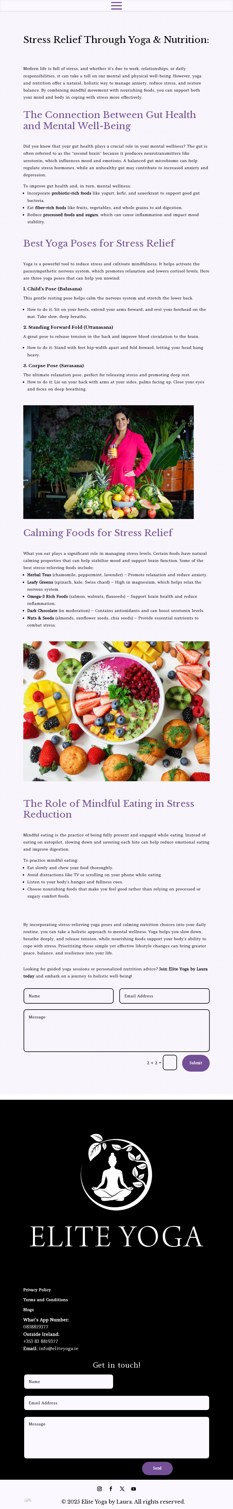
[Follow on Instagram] (99, 1112)
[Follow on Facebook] (110, 1112)
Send (157, 1468)
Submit (196, 1063)
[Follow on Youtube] (133, 1112)
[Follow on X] (122, 1112)
